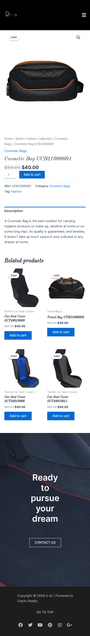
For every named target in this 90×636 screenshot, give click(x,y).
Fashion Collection (39, 138)
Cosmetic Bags (15, 151)
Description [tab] (13, 211)
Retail (19, 138)
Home (8, 138)
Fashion (16, 191)
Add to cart (32, 175)
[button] (56, 15)
